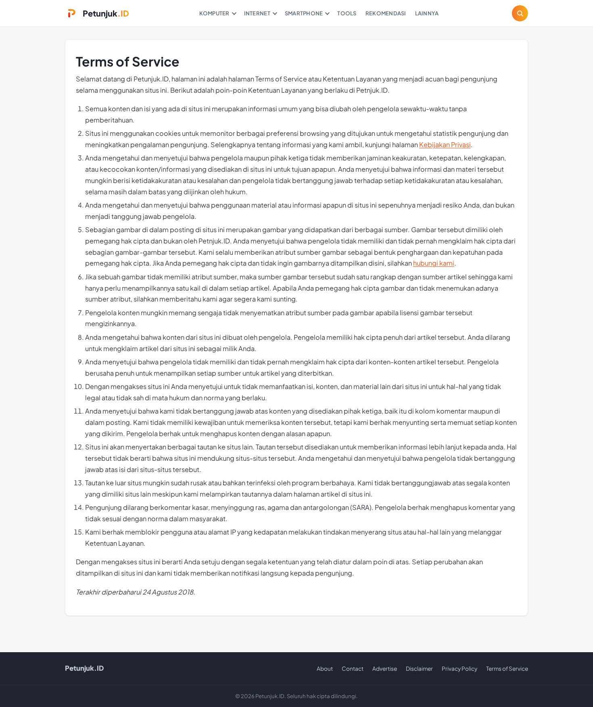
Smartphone (304, 13)
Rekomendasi (385, 13)
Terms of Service (507, 668)
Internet (257, 13)
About (325, 668)
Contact (352, 668)
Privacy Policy (459, 668)
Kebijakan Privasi (445, 144)
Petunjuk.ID (84, 668)
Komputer (214, 13)
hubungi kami (433, 263)
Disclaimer (419, 668)
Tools (346, 13)
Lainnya (427, 13)
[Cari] (520, 13)
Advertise (384, 668)
